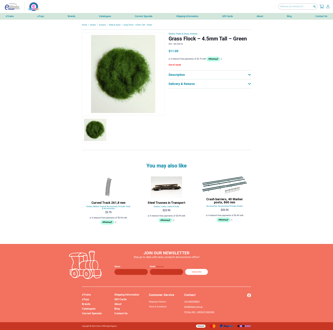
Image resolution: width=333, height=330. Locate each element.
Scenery (102, 25)
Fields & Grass (115, 25)
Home (84, 25)
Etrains (93, 25)
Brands (86, 304)
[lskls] (328, 6)
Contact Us (121, 313)
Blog (117, 308)
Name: (117, 266)
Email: (157, 266)
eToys (85, 299)
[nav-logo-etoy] (21, 6)
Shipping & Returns (157, 301)
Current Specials (92, 313)
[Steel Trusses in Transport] (166, 201)
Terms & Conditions (158, 306)
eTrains (86, 294)
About (117, 304)
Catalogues (89, 308)
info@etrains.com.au (193, 307)
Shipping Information (126, 294)
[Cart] (321, 6)
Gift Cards (120, 299)
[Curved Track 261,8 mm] (108, 201)
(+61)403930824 (192, 301)
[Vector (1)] (249, 295)
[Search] (314, 6)
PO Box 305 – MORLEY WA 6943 (199, 312)
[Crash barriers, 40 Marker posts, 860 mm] (224, 201)
